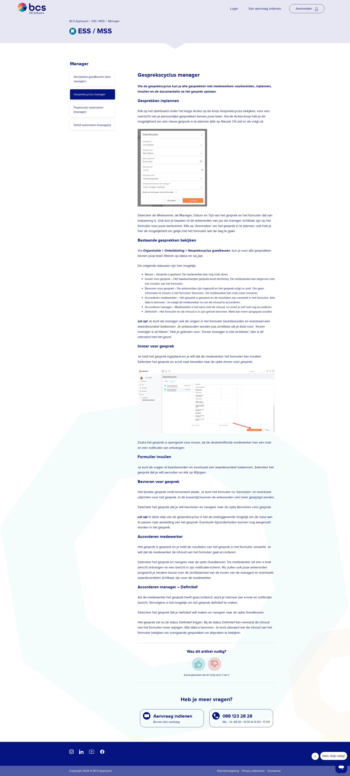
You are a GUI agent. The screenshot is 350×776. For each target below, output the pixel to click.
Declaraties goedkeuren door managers (92, 79)
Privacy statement (253, 771)
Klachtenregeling (228, 771)
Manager (114, 21)
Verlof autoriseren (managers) (92, 125)
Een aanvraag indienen (265, 9)
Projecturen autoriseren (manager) (89, 110)
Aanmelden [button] (304, 9)
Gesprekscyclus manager (89, 94)
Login (234, 9)
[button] (172, 718)
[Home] (32, 9)
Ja (198, 664)
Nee (214, 664)
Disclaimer (274, 771)
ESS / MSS (98, 21)
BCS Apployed (78, 21)
